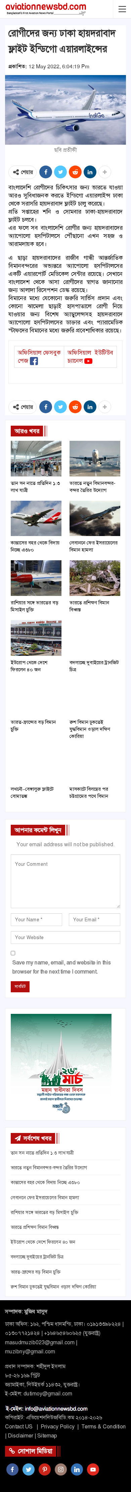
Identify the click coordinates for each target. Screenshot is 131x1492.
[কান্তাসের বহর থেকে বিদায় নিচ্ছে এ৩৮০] (36, 518)
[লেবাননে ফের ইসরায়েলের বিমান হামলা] (95, 518)
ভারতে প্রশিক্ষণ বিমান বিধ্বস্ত (35, 1227)
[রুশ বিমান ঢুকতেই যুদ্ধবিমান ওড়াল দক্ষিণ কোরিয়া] (95, 698)
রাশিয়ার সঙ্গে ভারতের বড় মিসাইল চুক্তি (44, 1212)
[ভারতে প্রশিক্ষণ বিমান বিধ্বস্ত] (95, 578)
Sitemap (47, 1435)
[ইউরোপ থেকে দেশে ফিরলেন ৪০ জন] (36, 638)
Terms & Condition (103, 1426)
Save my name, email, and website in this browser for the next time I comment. (61, 967)
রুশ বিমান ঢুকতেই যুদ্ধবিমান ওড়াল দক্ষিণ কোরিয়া (53, 1287)
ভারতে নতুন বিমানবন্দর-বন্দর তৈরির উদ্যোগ (49, 1168)
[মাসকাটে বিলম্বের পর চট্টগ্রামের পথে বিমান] (95, 764)
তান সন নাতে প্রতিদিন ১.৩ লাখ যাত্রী (42, 1153)
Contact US (19, 1426)
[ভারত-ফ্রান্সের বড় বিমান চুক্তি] (36, 698)
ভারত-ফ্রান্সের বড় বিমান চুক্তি (35, 1272)
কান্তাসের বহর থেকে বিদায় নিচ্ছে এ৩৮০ (45, 1182)
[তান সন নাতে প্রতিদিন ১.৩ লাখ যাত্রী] (36, 458)
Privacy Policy (58, 1426)
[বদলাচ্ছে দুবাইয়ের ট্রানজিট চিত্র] (95, 638)
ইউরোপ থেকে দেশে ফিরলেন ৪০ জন (43, 1242)
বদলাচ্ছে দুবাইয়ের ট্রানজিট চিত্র (37, 1257)
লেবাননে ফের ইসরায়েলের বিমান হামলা (45, 1198)
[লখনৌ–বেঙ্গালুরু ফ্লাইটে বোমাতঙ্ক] (36, 764)
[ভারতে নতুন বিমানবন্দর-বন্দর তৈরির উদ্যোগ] (95, 458)
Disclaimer (20, 1435)
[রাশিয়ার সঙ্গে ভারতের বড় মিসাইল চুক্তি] (36, 578)
